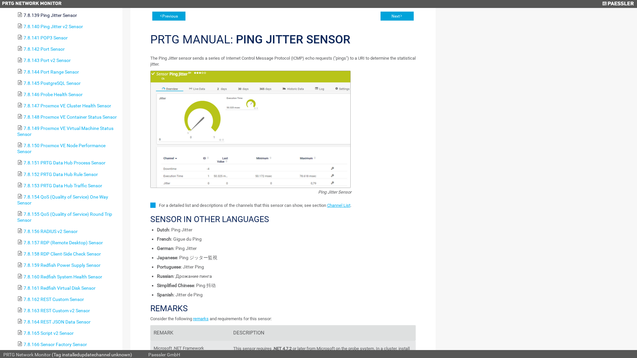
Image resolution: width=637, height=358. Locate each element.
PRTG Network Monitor (27, 354)
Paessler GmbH (164, 354)
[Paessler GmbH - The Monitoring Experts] (618, 4)
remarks (201, 318)
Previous (170, 16)
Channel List (338, 205)
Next (395, 16)
